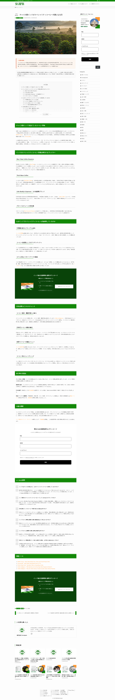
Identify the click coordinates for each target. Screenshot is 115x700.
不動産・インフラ (85, 94)
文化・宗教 (84, 110)
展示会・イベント (85, 105)
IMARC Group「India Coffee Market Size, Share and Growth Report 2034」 (34, 561)
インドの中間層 (19, 233)
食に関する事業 (64, 694)
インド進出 (28, 608)
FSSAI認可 (31, 390)
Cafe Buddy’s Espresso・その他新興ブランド (34, 94)
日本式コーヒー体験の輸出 (30, 110)
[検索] (99, 0)
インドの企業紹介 (44, 693)
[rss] (97, 0)
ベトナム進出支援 (55, 690)
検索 (98, 67)
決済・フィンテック (86, 113)
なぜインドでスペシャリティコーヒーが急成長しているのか (36, 97)
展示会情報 (63, 691)
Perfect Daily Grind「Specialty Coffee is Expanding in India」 (31, 565)
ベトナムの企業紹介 (56, 694)
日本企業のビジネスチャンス (29, 106)
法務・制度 (84, 116)
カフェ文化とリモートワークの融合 (32, 103)
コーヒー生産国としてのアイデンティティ (34, 101)
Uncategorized (85, 77)
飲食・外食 (84, 141)
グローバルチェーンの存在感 (31, 95)
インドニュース (44, 694)
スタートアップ (85, 83)
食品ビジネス (84, 135)
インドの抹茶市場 (20, 347)
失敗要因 (30, 397)
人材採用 (83, 99)
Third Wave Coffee (29, 92)
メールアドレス (23, 450)
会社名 (21, 443)
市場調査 (42, 419)
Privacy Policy (71, 690)
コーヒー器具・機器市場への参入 (32, 108)
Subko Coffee (62, 196)
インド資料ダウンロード (46, 695)
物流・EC (84, 121)
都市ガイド (84, 133)
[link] (31, 634)
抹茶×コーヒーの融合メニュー (31, 111)
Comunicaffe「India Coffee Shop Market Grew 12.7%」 (30, 563)
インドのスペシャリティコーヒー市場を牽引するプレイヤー (36, 89)
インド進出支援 (44, 690)
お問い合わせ (63, 693)
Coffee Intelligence (59, 318)
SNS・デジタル (85, 74)
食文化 (83, 138)
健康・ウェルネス (85, 102)
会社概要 (62, 690)
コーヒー (17, 17)
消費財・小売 (84, 119)
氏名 (21, 435)
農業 (82, 130)
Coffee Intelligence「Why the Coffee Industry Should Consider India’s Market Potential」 (37, 568)
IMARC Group (19, 134)
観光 (82, 127)
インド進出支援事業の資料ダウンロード (33, 104)
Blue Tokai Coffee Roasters (31, 90)
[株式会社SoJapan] (19, 4)
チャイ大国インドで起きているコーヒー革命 (33, 87)
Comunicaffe (27, 136)
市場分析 (83, 108)
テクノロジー (84, 85)
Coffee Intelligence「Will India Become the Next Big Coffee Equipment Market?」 (35, 567)
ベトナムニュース (55, 693)
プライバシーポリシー (29, 457)
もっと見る (45, 114)
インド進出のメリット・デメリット (24, 419)
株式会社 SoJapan (22, 635)
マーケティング (85, 91)
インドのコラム (44, 691)
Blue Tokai (32, 164)
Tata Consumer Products (29, 211)
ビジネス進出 (84, 88)
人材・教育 (84, 97)
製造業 (21, 17)
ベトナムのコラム (55, 691)
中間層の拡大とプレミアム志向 (31, 99)
